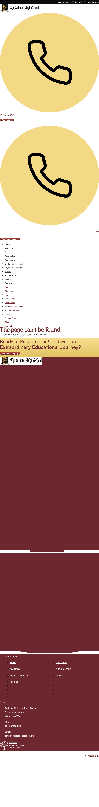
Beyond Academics (13, 267)
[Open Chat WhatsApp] (1, 759)
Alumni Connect (63, 669)
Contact (8, 283)
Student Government (14, 264)
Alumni (8, 279)
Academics (10, 256)
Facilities (8, 252)
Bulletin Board (11, 275)
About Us (9, 248)
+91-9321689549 (7, 115)
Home (7, 244)
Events (8, 271)
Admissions (10, 260)
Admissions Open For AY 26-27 (67, 2)
